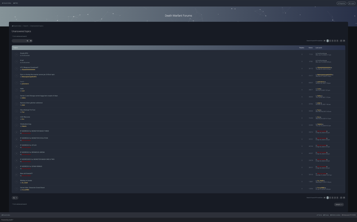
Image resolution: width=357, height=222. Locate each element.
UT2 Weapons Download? (29, 67)
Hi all (22, 60)
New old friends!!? (26, 173)
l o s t (22, 81)
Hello (22, 89)
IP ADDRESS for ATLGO (28, 145)
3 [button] (332, 40)
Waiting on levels (26, 180)
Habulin (24, 126)
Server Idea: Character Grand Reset (32, 187)
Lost (23, 91)
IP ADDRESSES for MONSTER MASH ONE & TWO (37, 159)
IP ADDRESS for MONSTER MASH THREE (34, 131)
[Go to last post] (326, 53)
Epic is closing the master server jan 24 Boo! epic (37, 74)
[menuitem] (15, 3)
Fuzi (23, 112)
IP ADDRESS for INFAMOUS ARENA (32, 152)
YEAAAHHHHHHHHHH (28, 69)
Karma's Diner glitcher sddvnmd (31, 103)
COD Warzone (25, 117)
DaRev (24, 98)
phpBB (11, 220)
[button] (324, 41)
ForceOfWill (25, 190)
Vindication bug (25, 124)
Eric (23, 119)
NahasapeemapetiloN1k (29, 76)
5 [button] (337, 40)
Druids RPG (24, 53)
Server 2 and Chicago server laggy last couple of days (39, 96)
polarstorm (25, 84)
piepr (23, 105)
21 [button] (341, 40)
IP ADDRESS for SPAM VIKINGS (31, 166)
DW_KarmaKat (26, 133)
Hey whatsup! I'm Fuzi (27, 110)
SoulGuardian (26, 55)
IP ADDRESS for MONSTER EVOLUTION (34, 138)
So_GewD (25, 182)
